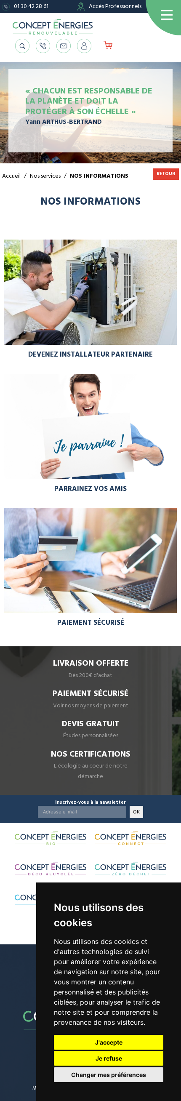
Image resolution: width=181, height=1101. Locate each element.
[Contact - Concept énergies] (63, 46)
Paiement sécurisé (90, 623)
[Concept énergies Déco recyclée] (50, 868)
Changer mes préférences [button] (108, 1074)
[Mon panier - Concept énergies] (108, 46)
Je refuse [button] (109, 1058)
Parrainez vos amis (90, 489)
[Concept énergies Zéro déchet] (130, 868)
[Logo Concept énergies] (53, 27)
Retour (166, 174)
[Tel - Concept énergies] (43, 46)
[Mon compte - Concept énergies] (84, 46)
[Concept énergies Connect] (130, 838)
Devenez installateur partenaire (90, 355)
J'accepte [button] (108, 1042)
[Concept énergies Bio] (50, 838)
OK (136, 812)
